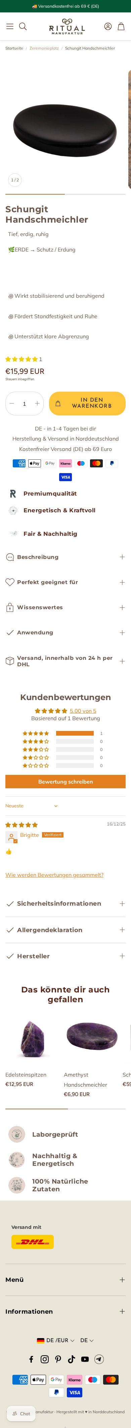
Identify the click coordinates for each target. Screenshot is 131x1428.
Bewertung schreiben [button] (65, 781)
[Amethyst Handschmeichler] (92, 1036)
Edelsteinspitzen (25, 1074)
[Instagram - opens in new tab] (45, 1359)
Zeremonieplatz (44, 48)
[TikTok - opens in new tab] (72, 1359)
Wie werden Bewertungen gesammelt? (54, 874)
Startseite (14, 48)
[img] (21, 824)
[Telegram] (99, 1359)
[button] (9, 26)
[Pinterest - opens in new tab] (58, 1359)
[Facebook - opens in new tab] (31, 1359)
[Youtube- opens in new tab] (85, 1359)
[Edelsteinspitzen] (33, 1036)
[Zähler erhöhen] (37, 403)
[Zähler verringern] (12, 403)
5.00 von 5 (83, 710)
